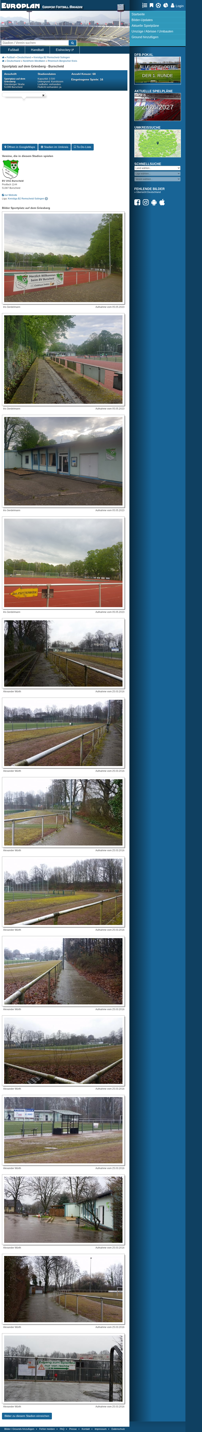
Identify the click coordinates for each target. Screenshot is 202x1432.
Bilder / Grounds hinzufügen (19, 1429)
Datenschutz (118, 1429)
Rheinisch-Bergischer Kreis (62, 61)
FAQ (62, 1429)
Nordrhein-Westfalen (34, 61)
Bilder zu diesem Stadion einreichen (27, 1415)
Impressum (101, 1429)
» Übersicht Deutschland (147, 192)
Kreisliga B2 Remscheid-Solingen (52, 57)
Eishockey (63, 50)
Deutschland (24, 57)
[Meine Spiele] (159, 5)
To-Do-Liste (83, 146)
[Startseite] (20, 9)
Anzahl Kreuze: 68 (83, 74)
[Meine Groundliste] (145, 5)
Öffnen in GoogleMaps (20, 146)
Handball (37, 50)
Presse (73, 1429)
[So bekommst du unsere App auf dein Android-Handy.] (155, 202)
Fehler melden (47, 1429)
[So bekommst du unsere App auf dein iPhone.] (163, 202)
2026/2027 (158, 107)
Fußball (13, 50)
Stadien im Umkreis (55, 146)
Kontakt (86, 1429)
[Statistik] (166, 5)
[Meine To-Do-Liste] (152, 5)
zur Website (10, 195)
